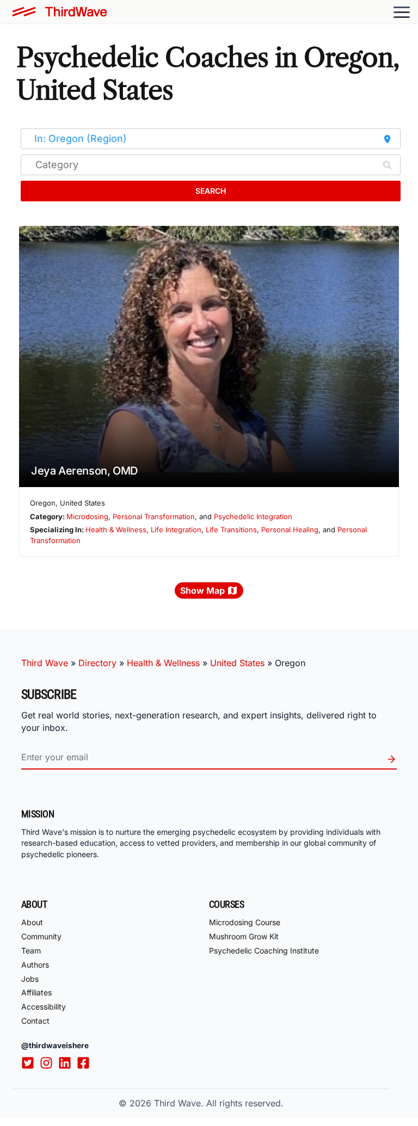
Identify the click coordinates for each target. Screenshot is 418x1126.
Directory (97, 662)
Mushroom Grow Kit (244, 936)
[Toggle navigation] (402, 12)
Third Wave (44, 662)
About (32, 922)
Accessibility (43, 1006)
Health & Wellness (115, 529)
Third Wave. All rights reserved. (219, 1103)
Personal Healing (289, 529)
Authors (35, 964)
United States (237, 662)
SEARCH (210, 190)
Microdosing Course (244, 922)
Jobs (30, 978)
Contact (35, 1020)
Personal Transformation (154, 516)
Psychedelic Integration (253, 516)
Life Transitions (231, 529)
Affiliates (36, 992)
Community (41, 936)
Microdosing (87, 516)
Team (31, 950)
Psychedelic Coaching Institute (264, 950)
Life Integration (176, 529)
